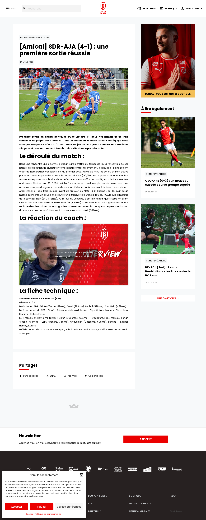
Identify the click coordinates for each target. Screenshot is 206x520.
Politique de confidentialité (48, 514)
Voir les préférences (69, 506)
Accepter (16, 506)
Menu (12, 8)
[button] (81, 475)
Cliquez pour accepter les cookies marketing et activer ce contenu (74, 254)
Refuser (41, 506)
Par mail (72, 375)
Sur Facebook (30, 375)
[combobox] (51, 8)
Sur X (53, 375)
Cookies (29, 514)
